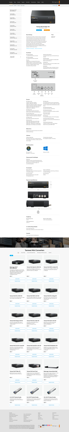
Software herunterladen (38, 48)
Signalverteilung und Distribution (28, 420)
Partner (53, 416)
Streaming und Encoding (27, 421)
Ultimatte (10, 417)
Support (23, 2)
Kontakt (39, 416)
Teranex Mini (11, 5)
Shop (15, 2)
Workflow (15, 5)
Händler (18, 2)
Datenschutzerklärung (31, 428)
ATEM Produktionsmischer (12, 416)
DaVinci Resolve (13, 415)
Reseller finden (17, 281)
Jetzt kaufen (39, 30)
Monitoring (25, 416)
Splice (43, 2)
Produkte (10, 2)
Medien (38, 2)
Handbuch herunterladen (30, 48)
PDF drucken (47, 30)
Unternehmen (33, 2)
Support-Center (40, 415)
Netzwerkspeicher (26, 417)
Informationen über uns (55, 415)
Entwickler (28, 2)
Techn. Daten (22, 5)
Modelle (18, 5)
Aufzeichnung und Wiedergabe (13, 420)
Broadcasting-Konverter (27, 415)
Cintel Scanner (11, 421)
